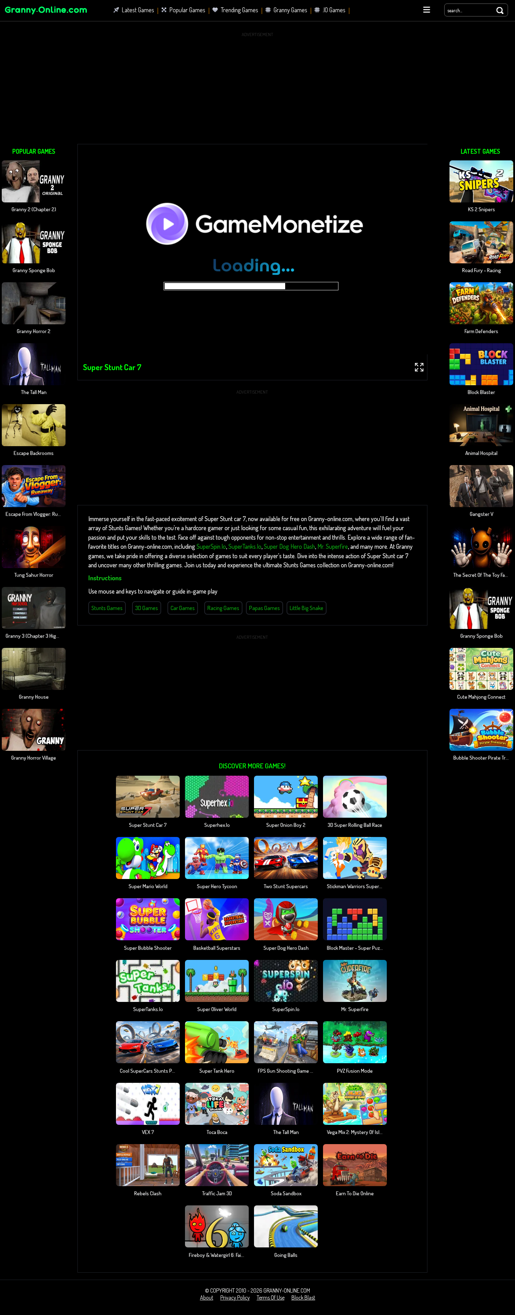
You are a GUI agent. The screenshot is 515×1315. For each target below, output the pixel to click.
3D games (146, 607)
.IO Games (334, 10)
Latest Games (138, 10)
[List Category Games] (426, 9)
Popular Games (187, 10)
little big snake (306, 607)
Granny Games (290, 10)
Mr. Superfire (332, 546)
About (206, 1297)
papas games (264, 607)
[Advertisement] (257, 88)
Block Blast (303, 1297)
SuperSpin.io (211, 546)
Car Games (183, 607)
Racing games (223, 607)
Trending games (239, 10)
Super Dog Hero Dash (289, 546)
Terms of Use (270, 1297)
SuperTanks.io (244, 546)
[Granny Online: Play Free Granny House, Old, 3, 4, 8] (46, 15)
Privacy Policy (235, 1297)
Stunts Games (107, 607)
